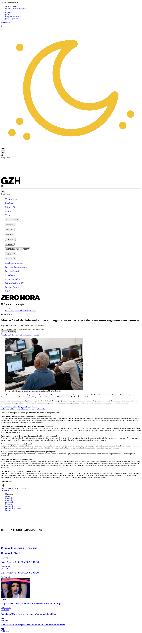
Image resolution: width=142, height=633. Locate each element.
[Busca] (3, 152)
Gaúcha (8, 211)
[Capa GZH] (71, 162)
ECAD (7, 291)
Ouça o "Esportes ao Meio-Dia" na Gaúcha (20, 311)
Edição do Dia (10, 207)
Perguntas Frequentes (12, 287)
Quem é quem (10, 275)
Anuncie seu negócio (12, 279)
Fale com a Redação (12, 271)
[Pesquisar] (3, 191)
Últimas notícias (11, 199)
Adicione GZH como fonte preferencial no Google (21, 335)
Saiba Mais (5, 490)
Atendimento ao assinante (14, 263)
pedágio (8, 14)
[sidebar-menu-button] (3, 149)
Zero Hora (9, 203)
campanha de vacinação (13, 16)
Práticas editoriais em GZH (14, 283)
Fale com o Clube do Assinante (16, 267)
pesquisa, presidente (12, 18)
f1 (6, 10)
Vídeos (7, 215)
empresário (9, 12)
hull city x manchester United (15, 8)
